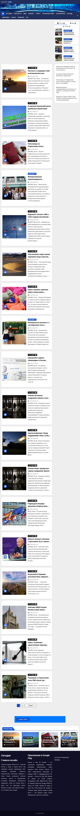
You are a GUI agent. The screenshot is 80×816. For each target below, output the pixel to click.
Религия (21, 17)
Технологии (60, 13)
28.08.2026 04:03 (33, 401)
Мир (25, 13)
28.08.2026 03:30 (33, 579)
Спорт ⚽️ (67, 26)
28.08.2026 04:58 (33, 76)
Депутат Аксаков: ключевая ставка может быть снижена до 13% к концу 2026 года (39, 541)
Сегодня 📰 (32, 67)
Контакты (57, 759)
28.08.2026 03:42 (33, 509)
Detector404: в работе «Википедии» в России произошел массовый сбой (38, 360)
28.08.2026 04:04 (33, 328)
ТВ (27, 17)
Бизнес (31, 13)
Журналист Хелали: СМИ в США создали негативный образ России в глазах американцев (66, 98)
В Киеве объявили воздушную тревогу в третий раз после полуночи (39, 398)
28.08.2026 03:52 (33, 438)
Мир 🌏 (74, 23)
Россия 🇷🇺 (18, 13)
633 (31, 705)
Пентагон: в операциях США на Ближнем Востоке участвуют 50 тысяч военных (39, 73)
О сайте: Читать (23, 719)
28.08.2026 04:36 (33, 182)
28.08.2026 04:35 (33, 259)
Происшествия (48, 13)
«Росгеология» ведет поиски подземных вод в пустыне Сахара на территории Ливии (39, 256)
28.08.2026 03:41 (33, 544)
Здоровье (6, 17)
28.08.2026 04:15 (33, 295)
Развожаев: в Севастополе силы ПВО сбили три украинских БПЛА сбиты (38, 680)
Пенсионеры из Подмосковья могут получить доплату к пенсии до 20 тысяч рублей (66, 81)
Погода (69, 13)
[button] (77, 15)
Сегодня (9, 13)
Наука (13, 17)
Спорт (38, 13)
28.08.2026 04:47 (33, 111)
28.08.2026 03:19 (33, 648)
